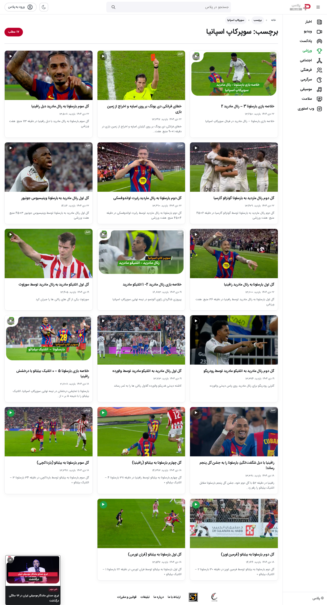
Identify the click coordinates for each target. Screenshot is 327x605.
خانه (273, 20)
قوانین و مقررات (127, 597)
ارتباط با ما (174, 597)
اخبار (308, 22)
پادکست (306, 41)
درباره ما (158, 597)
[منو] (318, 7)
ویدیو (308, 31)
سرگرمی (306, 80)
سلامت (307, 99)
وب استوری (306, 109)
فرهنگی (306, 70)
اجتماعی (306, 61)
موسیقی (306, 89)
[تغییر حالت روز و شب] (43, 7)
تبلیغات (145, 597)
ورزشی (307, 51)
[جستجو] (113, 7)
